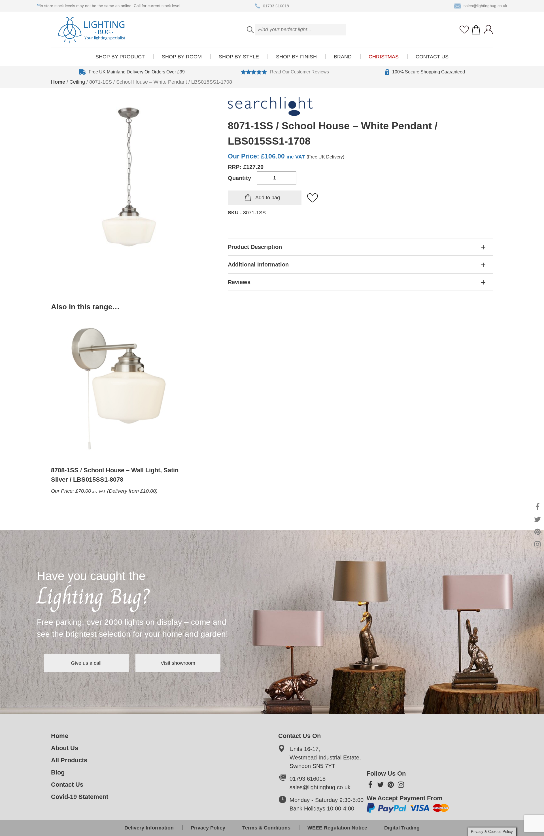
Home (58, 82)
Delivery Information (149, 828)
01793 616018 (276, 5)
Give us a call (86, 663)
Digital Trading (402, 828)
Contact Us (432, 57)
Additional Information (258, 264)
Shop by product (120, 57)
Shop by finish (296, 57)
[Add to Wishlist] (312, 198)
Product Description (255, 247)
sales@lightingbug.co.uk (485, 5)
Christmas (384, 57)
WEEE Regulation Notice (337, 828)
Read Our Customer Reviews (299, 71)
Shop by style (239, 57)
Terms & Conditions (266, 828)
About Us (64, 748)
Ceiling (77, 82)
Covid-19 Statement (79, 796)
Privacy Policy (208, 828)
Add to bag (267, 197)
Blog (58, 772)
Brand (343, 57)
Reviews (239, 282)
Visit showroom (178, 663)
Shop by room (182, 57)
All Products (69, 760)
